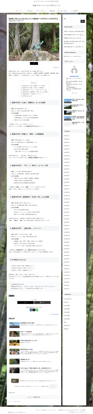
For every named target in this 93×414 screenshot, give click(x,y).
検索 (65, 18)
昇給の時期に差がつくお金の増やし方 (73, 46)
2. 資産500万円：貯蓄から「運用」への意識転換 (33, 87)
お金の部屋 (12, 295)
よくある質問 (82, 410)
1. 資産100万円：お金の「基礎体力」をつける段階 (33, 85)
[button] (42, 302)
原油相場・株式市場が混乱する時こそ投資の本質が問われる (74, 42)
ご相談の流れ (61, 410)
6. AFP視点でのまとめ (27, 96)
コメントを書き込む (34, 397)
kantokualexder (74, 76)
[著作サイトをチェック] (31, 310)
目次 (32, 82)
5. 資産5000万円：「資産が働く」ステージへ (32, 93)
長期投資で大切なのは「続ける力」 (73, 38)
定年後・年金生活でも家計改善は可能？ (74, 31)
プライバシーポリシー (52, 410)
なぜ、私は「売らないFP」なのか (71, 410)
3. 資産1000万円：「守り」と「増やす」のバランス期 (34, 89)
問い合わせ (44, 410)
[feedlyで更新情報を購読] (76, 93)
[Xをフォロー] (34, 310)
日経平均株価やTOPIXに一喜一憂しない (74, 34)
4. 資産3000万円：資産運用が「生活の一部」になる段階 (34, 91)
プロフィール (38, 410)
